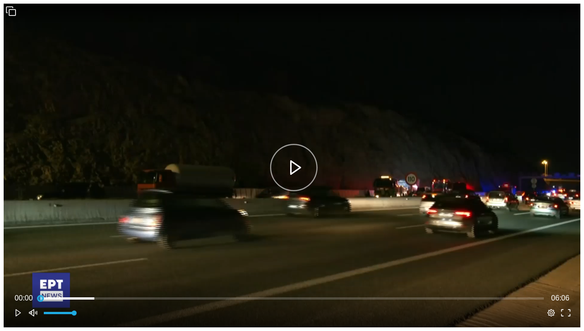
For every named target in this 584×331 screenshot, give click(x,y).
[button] (11, 11)
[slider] (292, 298)
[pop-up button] (551, 313)
